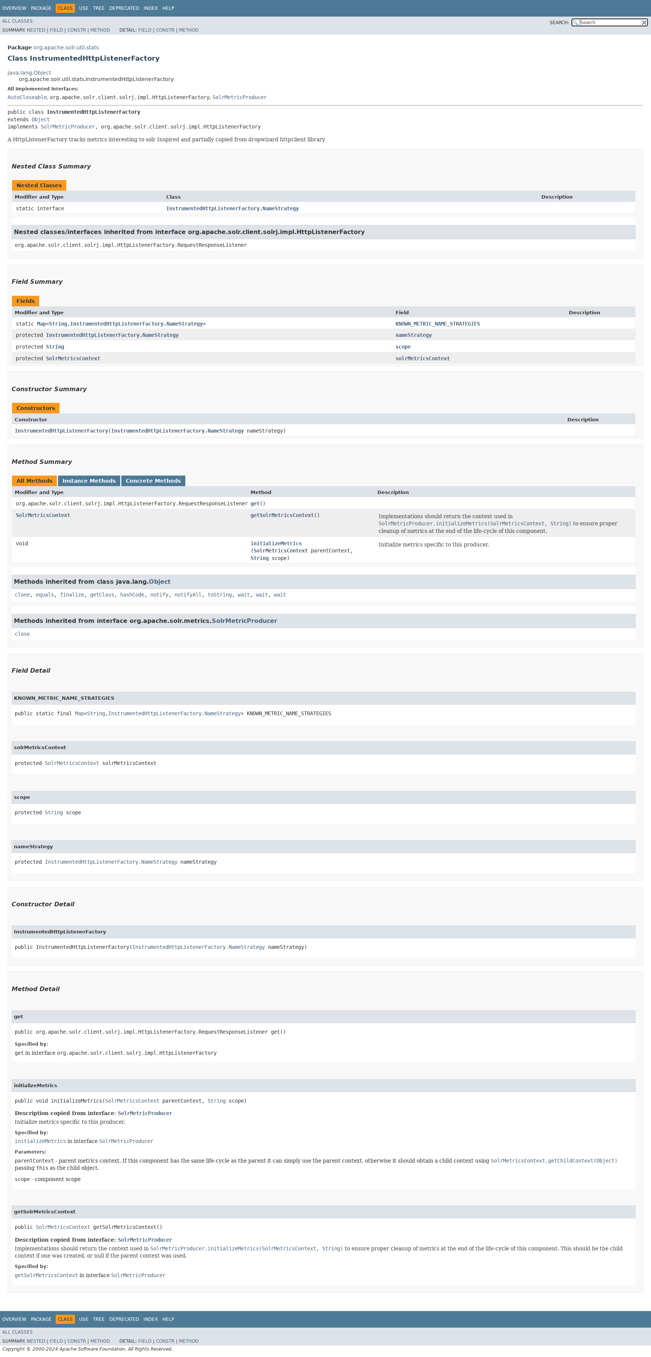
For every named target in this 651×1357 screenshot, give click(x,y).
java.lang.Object (29, 73)
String (58, 324)
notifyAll (188, 595)
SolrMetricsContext (73, 358)
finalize (72, 595)
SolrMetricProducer (239, 97)
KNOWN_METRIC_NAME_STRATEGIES (438, 324)
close (22, 634)
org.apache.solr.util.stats (66, 47)
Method (100, 30)
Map (41, 324)
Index (151, 8)
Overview (14, 8)
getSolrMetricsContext (282, 515)
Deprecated (124, 8)
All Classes (17, 21)
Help (168, 8)
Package (41, 8)
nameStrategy (414, 335)
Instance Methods (89, 481)
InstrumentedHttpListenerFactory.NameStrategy (232, 208)
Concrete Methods (153, 481)
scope (403, 347)
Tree (99, 8)
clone (22, 595)
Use (84, 8)
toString (220, 595)
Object (41, 119)
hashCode (132, 595)
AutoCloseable (27, 97)
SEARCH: (559, 22)
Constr (76, 30)
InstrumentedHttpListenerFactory (61, 431)
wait (244, 595)
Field (56, 30)
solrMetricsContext (423, 358)
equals (45, 595)
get (255, 503)
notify (159, 595)
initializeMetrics (276, 543)
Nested (36, 30)
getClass (102, 595)
